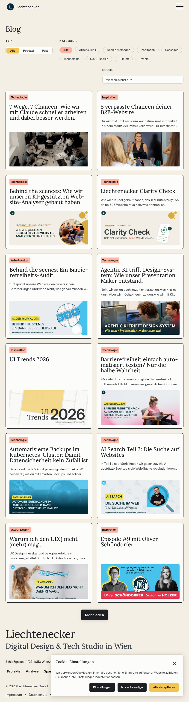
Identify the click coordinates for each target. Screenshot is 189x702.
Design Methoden (118, 49)
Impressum (14, 694)
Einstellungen (102, 687)
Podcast (28, 50)
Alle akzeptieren (164, 687)
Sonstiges (171, 49)
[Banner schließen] (174, 663)
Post (45, 50)
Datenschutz (38, 694)
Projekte (13, 671)
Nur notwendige (132, 687)
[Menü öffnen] (179, 6)
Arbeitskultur (87, 49)
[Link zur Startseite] (23, 6)
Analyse (32, 671)
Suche (107, 70)
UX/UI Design (99, 58)
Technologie (71, 58)
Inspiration (148, 49)
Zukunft (124, 58)
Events (143, 58)
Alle (12, 50)
